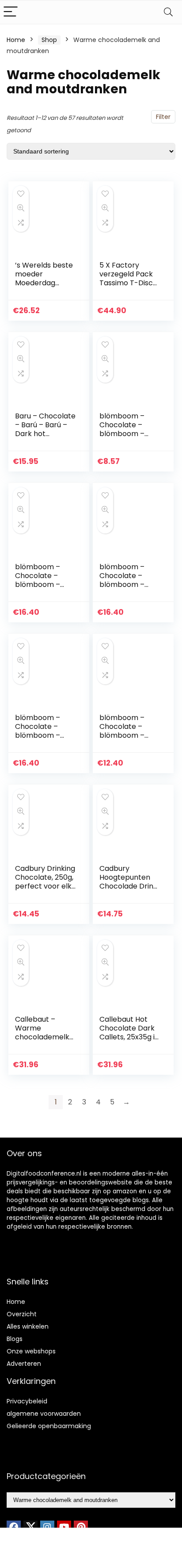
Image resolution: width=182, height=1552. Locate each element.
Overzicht (22, 1314)
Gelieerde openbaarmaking (49, 1426)
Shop (49, 39)
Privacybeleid (27, 1401)
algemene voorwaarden (44, 1413)
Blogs (15, 1338)
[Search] (168, 12)
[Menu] (10, 12)
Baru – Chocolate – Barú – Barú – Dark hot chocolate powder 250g (45, 433)
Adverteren (24, 1363)
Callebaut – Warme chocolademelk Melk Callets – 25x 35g (42, 1037)
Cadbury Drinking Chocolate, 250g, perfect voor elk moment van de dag (45, 886)
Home (16, 39)
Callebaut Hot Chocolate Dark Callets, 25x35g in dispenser (129, 1032)
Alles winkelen (28, 1326)
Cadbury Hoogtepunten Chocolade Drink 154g (128, 881)
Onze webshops (31, 1351)
